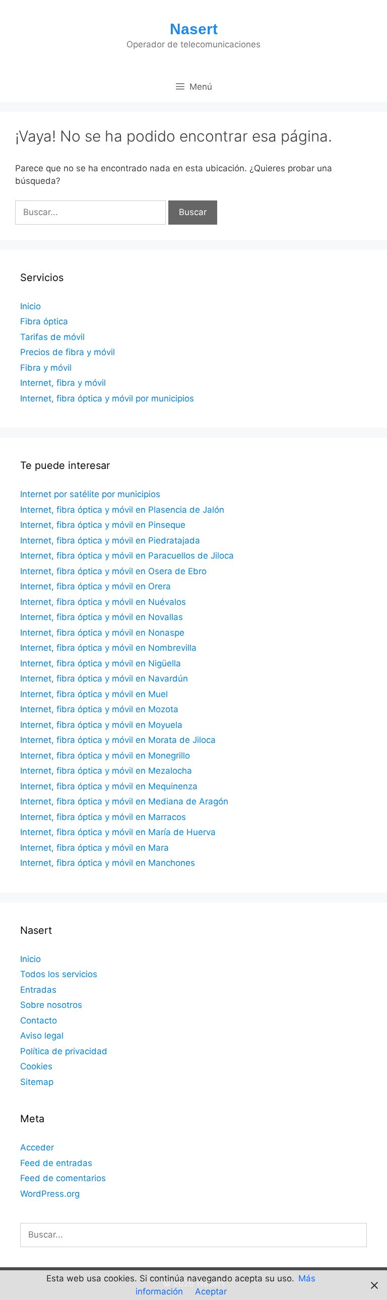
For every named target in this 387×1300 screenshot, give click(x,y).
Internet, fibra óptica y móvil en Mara (94, 848)
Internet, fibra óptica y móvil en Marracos (103, 817)
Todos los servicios (58, 974)
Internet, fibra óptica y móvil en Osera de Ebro (113, 571)
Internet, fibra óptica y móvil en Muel (94, 694)
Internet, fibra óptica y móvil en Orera (95, 586)
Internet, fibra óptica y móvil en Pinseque (102, 525)
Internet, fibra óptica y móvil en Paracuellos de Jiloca (127, 556)
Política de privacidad (63, 1051)
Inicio (30, 306)
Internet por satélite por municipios (90, 494)
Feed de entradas (56, 1163)
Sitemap (36, 1082)
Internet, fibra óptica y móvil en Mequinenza (109, 786)
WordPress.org (50, 1194)
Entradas (38, 990)
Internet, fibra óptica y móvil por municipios (107, 398)
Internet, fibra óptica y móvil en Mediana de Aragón (124, 801)
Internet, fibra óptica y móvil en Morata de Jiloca (118, 740)
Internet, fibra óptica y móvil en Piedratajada (110, 540)
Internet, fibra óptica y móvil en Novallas (101, 617)
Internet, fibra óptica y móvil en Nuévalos (103, 602)
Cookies (36, 1066)
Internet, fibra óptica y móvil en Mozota (99, 709)
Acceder (37, 1147)
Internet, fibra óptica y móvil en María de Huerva (118, 832)
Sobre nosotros (51, 1005)
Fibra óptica (44, 321)
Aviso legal (41, 1036)
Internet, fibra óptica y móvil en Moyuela (101, 725)
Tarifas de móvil (52, 337)
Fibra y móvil (46, 368)
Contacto (38, 1020)
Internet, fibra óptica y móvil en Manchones (107, 863)
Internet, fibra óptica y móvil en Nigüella (100, 663)
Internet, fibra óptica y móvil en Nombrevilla (108, 648)
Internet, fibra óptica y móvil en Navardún (104, 678)
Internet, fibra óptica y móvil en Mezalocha (106, 771)
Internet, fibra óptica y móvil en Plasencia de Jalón (122, 510)
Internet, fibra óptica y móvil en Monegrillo (105, 755)
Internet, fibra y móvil (63, 383)
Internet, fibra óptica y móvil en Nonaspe (102, 633)
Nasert (194, 29)
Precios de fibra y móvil (67, 352)
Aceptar (211, 1291)
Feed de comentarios (63, 1178)
